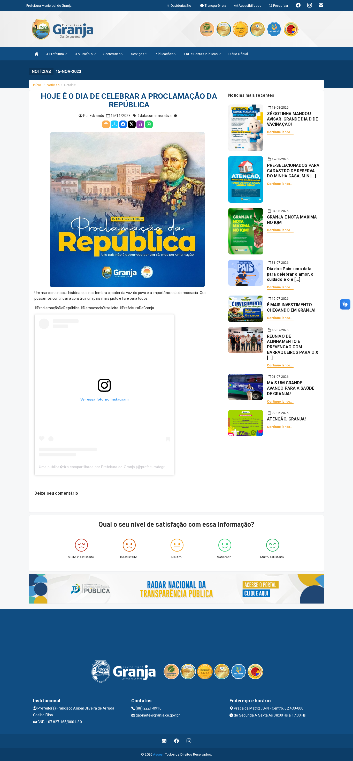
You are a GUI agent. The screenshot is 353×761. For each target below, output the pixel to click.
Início (37, 85)
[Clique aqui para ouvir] (140, 124)
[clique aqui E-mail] (164, 740)
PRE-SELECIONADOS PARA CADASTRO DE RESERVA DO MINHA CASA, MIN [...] (293, 171)
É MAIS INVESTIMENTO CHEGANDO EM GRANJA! (291, 307)
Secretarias (112, 54)
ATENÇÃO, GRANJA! (286, 419)
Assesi (158, 754)
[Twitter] (132, 124)
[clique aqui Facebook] (176, 740)
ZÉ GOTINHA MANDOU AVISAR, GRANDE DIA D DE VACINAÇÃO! (292, 119)
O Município (84, 54)
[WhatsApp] (149, 124)
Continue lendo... (280, 132)
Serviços (138, 54)
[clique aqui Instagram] (189, 740)
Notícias (53, 85)
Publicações (164, 54)
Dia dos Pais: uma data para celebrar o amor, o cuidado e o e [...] (290, 274)
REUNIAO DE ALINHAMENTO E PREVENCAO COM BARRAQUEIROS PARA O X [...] (292, 347)
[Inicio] (36, 54)
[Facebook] (123, 124)
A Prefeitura (55, 54)
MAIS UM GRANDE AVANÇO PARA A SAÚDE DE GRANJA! (290, 388)
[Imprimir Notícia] (106, 124)
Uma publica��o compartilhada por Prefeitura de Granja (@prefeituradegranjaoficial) (110, 467)
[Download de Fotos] (114, 124)
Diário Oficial (238, 54)
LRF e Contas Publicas (201, 54)
